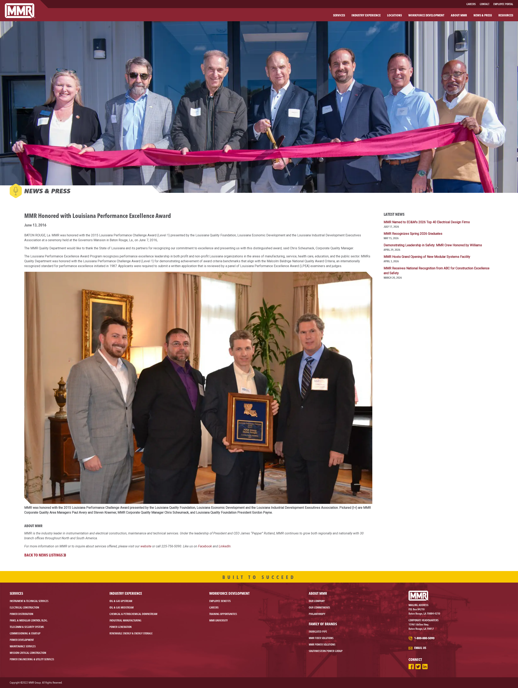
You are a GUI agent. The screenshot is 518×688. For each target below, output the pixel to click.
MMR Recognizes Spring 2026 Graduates (413, 234)
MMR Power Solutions (322, 644)
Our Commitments (319, 607)
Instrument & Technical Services (29, 601)
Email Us (420, 648)
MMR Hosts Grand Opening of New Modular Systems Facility (427, 257)
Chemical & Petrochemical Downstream (133, 614)
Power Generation (120, 627)
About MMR (318, 593)
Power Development (22, 639)
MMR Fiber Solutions (321, 638)
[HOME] (20, 10)
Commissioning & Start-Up (25, 633)
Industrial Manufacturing (125, 620)
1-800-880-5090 (424, 638)
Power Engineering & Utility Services (32, 659)
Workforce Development (229, 593)
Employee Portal (503, 4)
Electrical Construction (24, 607)
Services (16, 593)
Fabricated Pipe (318, 631)
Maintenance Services (23, 646)
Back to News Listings (43, 555)
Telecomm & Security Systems (27, 627)
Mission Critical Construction (28, 652)
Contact (484, 4)
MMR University (218, 620)
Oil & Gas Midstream (121, 607)
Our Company (317, 601)
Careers (471, 4)
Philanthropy (317, 614)
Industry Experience (125, 593)
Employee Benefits (220, 601)
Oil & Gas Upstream (120, 601)
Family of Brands (323, 624)
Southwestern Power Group (326, 651)
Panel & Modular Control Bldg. (29, 620)
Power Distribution (21, 614)
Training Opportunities (223, 614)
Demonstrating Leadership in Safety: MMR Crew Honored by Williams (433, 245)
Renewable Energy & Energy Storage (131, 633)
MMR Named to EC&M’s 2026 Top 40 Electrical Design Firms (427, 222)
